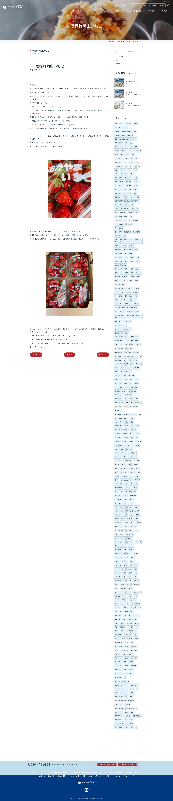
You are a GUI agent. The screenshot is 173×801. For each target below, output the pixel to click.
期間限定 (129, 623)
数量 (116, 584)
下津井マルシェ (133, 360)
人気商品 (117, 441)
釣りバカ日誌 (137, 592)
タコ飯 (130, 162)
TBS (126, 257)
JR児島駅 (135, 292)
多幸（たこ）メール (126, 480)
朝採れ (129, 580)
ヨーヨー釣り (118, 557)
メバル (123, 623)
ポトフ (117, 588)
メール (123, 464)
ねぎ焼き (134, 658)
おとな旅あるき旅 (120, 511)
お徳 (137, 437)
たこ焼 (136, 530)
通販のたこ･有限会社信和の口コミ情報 (125, 131)
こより (127, 557)
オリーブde (136, 303)
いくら (123, 604)
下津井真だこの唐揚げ (121, 276)
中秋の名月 (134, 307)
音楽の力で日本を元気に (121, 269)
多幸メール (130, 542)
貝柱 (131, 476)
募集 (129, 220)
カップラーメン (119, 292)
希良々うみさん (134, 565)
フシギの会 (138, 522)
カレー (117, 623)
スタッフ (117, 127)
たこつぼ (130, 503)
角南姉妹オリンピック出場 (131, 249)
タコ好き (129, 696)
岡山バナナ (124, 174)
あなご (129, 592)
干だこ (117, 480)
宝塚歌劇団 (118, 549)
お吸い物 (129, 638)
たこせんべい (118, 522)
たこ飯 (117, 150)
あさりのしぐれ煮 (120, 429)
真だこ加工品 (137, 150)
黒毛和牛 (135, 181)
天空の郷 (131, 662)
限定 (132, 437)
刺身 (116, 212)
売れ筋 (134, 429)
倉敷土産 (117, 669)
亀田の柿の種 (129, 724)
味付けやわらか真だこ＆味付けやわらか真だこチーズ (128, 316)
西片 (122, 368)
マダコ (117, 472)
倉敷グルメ (118, 162)
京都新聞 (129, 280)
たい (123, 638)
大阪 (116, 627)
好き (127, 445)
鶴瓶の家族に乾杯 (120, 580)
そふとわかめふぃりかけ (121, 727)
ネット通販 (130, 627)
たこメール (128, 487)
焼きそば (135, 406)
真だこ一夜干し (133, 457)
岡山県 (135, 487)
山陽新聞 (132, 276)
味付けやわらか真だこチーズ (123, 329)
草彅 (126, 398)
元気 (116, 261)
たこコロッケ (127, 303)
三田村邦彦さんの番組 (133, 511)
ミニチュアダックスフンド (122, 208)
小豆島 (117, 368)
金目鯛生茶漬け (128, 395)
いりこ (129, 596)
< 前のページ (36, 355)
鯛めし (136, 638)
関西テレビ (118, 321)
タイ (134, 634)
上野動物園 (118, 249)
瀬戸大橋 (123, 189)
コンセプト (128, 123)
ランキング (118, 437)
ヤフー (123, 631)
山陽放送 (134, 464)
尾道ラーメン (118, 658)
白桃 (138, 604)
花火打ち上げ (118, 257)
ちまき (131, 515)
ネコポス (127, 646)
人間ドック (133, 607)
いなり (133, 604)
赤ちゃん (117, 561)
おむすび (133, 665)
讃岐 (133, 491)
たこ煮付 (124, 495)
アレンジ (117, 573)
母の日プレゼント (120, 696)
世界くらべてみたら (120, 545)
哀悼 (123, 596)
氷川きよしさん (135, 269)
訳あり (125, 499)
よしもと (137, 623)
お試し (138, 433)
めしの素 (123, 472)
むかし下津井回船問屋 (121, 216)
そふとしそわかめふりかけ (122, 681)
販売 (133, 154)
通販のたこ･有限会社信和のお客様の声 (125, 139)
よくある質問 (133, 147)
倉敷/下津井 (118, 720)
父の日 (137, 445)
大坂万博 (117, 654)
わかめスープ (118, 166)
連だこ (117, 300)
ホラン (127, 526)
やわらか (126, 437)
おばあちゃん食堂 (120, 348)
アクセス (124, 127)
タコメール (134, 484)
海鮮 (128, 631)
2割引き (135, 580)
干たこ (117, 371)
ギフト (124, 457)
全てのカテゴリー (122, 56)
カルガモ (127, 344)
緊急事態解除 (137, 232)
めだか (133, 557)
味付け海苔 (118, 406)
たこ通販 (126, 158)
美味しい (117, 280)
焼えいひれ (123, 212)
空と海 (128, 491)
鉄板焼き (124, 433)
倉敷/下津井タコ (137, 716)
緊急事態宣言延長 (120, 201)
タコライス (130, 348)
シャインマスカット (120, 375)
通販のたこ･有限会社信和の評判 (124, 135)
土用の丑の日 (118, 642)
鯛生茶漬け (135, 387)
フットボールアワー (120, 325)
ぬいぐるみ (132, 245)
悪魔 (128, 619)
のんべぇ (133, 727)
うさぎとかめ (118, 387)
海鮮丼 (122, 534)
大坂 (123, 654)
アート (136, 379)
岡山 (138, 166)
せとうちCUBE (125, 154)
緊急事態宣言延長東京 (133, 201)
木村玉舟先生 (136, 584)
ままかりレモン (129, 712)
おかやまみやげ (128, 720)
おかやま (137, 507)
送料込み (122, 468)
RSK (116, 311)
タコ (125, 162)
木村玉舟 (129, 518)
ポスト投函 (138, 402)
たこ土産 (132, 689)
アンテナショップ (120, 507)
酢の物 (127, 272)
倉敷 (131, 174)
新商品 (131, 433)
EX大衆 (137, 288)
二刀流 (138, 615)
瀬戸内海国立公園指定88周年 (123, 352)
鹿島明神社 (130, 364)
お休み (136, 476)
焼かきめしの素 (119, 402)
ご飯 (125, 615)
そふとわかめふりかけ (121, 689)
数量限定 (122, 627)
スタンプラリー (128, 383)
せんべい (130, 545)
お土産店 (129, 224)
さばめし (117, 638)
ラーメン (117, 457)
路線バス (117, 600)
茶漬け (134, 391)
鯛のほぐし (118, 395)
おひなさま (130, 422)
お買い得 (132, 418)
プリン (117, 174)
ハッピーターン (119, 724)
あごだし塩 (118, 360)
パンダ (124, 245)
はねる (138, 261)
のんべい (127, 704)
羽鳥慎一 (129, 538)
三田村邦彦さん (134, 337)
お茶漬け (127, 387)
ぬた (138, 460)
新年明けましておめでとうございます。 (126, 414)
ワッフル (117, 607)
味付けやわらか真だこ (133, 311)
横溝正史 (117, 391)
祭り (132, 642)
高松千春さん (132, 472)
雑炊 (116, 611)
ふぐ (139, 607)
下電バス (124, 600)
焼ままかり (124, 693)
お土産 (136, 280)
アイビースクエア (128, 611)
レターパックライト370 (132, 368)
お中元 (136, 518)
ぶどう (129, 576)
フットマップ (127, 321)
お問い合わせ (128, 143)
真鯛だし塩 (127, 356)
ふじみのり (118, 379)
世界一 (122, 445)
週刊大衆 (117, 197)
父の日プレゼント (120, 449)
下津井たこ (118, 410)
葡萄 (123, 576)
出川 (116, 526)
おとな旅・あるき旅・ (121, 337)
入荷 (128, 464)
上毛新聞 (128, 292)
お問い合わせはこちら (139, 5)
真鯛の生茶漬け (123, 418)
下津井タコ (134, 650)
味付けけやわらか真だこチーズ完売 (124, 700)
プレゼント (125, 197)
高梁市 (124, 662)
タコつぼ (124, 607)
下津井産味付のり (120, 677)
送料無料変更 (118, 253)
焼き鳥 (130, 573)
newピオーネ (131, 375)
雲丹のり (138, 364)
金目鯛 (124, 391)
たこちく (129, 449)
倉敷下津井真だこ (120, 708)
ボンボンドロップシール (121, 685)
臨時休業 (121, 185)
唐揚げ (132, 261)
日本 (138, 257)
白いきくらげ (118, 712)
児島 (131, 379)
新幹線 (125, 565)
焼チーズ (128, 185)
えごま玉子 (118, 303)
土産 (131, 216)
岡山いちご (128, 177)
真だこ (129, 150)
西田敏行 (117, 596)
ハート (117, 344)
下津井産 (131, 669)
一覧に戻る (69, 355)
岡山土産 (138, 542)
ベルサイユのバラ (120, 553)
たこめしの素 (118, 484)
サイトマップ (129, 776)
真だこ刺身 (135, 208)
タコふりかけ (129, 673)
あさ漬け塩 (118, 356)
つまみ (117, 272)
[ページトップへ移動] (143, 765)
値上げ (127, 426)
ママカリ (117, 307)
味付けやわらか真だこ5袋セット (124, 288)
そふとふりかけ (119, 673)
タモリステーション (120, 503)
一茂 (121, 526)
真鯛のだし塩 (127, 406)
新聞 (138, 276)
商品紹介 (119, 63)
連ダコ (135, 189)
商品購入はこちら (157, 5)
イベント (119, 60)
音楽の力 (132, 257)
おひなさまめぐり (120, 422)
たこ (121, 123)
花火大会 (131, 253)
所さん (134, 631)
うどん (129, 553)
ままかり (133, 526)
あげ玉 (134, 619)
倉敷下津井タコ (119, 716)
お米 (137, 627)
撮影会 (121, 296)
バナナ (129, 170)
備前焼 (117, 518)
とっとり (129, 507)
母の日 (131, 693)
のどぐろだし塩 (136, 356)
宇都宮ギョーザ (119, 181)
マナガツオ (118, 565)
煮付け (138, 515)
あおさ (127, 522)
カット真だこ (132, 453)
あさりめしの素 (135, 426)
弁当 (122, 491)
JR (115, 296)
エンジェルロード (120, 364)
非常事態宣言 (128, 296)
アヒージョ (133, 495)
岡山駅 (117, 154)
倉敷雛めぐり (118, 426)
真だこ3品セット (119, 284)
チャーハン (133, 600)
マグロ (117, 604)
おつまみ (136, 185)
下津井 (123, 150)
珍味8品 (128, 716)
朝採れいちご (118, 177)
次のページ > (103, 355)
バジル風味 (118, 499)
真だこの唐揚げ (119, 228)
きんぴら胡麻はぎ (120, 224)
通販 (116, 123)
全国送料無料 (118, 646)
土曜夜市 (138, 344)
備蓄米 (117, 631)
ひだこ (127, 484)
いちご (135, 177)
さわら (117, 170)
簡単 (132, 272)
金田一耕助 (118, 383)
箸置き (123, 518)
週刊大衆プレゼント (134, 212)
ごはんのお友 (127, 634)
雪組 (125, 549)
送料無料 (117, 245)
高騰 (116, 534)
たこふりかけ (124, 650)
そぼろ (117, 491)
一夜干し (131, 441)
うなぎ (127, 642)
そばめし (127, 658)
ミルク (135, 170)
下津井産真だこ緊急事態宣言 (123, 232)
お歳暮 (117, 476)
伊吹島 (135, 596)
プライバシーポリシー (121, 147)
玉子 (128, 300)
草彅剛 (136, 383)
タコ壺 (127, 665)
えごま (134, 300)
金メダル (122, 311)
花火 (121, 261)
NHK (135, 576)
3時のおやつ (129, 534)
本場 (123, 280)
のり (136, 573)
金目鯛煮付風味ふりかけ (121, 333)
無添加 (117, 464)
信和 (134, 193)
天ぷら (138, 468)
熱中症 (117, 650)
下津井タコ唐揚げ (132, 708)
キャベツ (132, 561)
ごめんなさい (118, 704)
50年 (123, 619)
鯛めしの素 (129, 402)
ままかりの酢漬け (120, 530)
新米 (128, 584)
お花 (126, 166)
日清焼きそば (118, 665)
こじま (125, 379)
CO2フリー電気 (135, 197)
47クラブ (137, 480)
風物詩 (124, 441)
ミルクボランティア (120, 220)
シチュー (131, 615)
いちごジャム (127, 193)
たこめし (138, 272)
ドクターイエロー (120, 542)
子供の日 (117, 515)
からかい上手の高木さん (131, 340)
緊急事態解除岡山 (120, 235)
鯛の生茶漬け (118, 398)
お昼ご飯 (128, 181)
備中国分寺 (125, 307)
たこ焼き (117, 433)
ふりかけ (117, 619)
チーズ (117, 189)
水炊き (124, 669)
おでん (130, 588)
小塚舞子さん (118, 340)
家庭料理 (123, 588)
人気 (128, 429)
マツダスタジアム (120, 460)
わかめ (136, 162)
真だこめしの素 (134, 398)
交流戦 (129, 460)
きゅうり (129, 530)
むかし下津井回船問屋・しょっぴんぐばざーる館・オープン (128, 241)
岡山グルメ (134, 158)
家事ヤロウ (118, 634)
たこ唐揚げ (118, 158)
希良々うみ (132, 549)
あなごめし (130, 468)
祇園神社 (135, 220)
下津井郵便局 (118, 487)
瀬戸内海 (135, 352)
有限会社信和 (118, 143)
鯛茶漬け (134, 646)
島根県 (123, 300)
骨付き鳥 (117, 495)
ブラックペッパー (120, 592)
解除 (136, 296)
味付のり (122, 584)
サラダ (131, 499)
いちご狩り (118, 193)
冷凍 (126, 261)
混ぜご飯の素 (134, 685)
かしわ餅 (124, 515)
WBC (116, 445)
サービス (136, 123)
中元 (116, 468)
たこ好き (138, 441)
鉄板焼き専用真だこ (120, 265)
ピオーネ (117, 576)
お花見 (117, 693)
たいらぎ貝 (124, 476)
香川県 (124, 573)
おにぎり (135, 553)
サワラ (123, 170)
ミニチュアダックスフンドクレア (124, 205)
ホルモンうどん (131, 569)
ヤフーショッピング (120, 453)
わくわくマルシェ (126, 371)
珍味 (130, 189)
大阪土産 (129, 654)
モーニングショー (120, 538)
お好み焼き (118, 615)
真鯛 (125, 360)
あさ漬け (124, 561)
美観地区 (117, 662)
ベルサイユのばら (120, 569)
